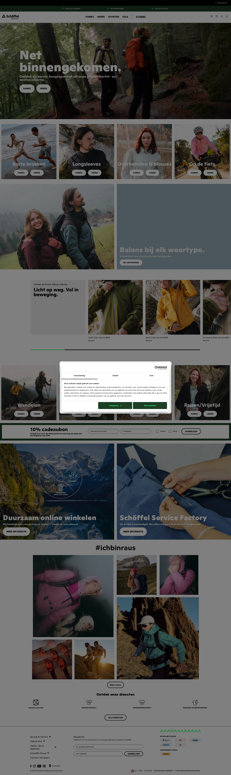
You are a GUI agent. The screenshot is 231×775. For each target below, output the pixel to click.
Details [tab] (116, 376)
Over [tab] (152, 376)
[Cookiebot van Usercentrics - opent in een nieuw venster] (156, 368)
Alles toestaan (150, 405)
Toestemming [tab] (79, 376)
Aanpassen (114, 405)
